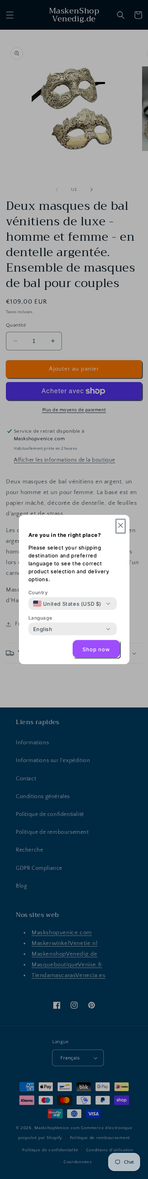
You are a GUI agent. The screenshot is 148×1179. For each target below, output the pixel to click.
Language (40, 618)
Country (38, 592)
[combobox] (67, 604)
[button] (121, 526)
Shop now (96, 649)
